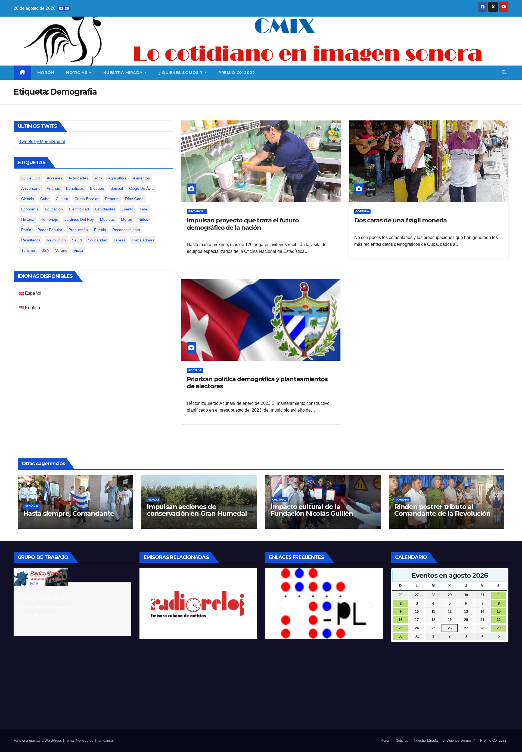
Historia (27, 219)
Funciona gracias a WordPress (38, 740)
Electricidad (79, 209)
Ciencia (27, 199)
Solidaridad (97, 240)
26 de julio (31, 178)
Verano (61, 250)
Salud (77, 240)
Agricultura (117, 178)
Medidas (107, 219)
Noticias (77, 72)
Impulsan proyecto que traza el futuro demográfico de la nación (243, 224)
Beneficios (75, 188)
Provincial (196, 211)
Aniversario (31, 188)
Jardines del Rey (79, 219)
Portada (362, 211)
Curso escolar (86, 199)
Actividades (78, 178)
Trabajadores (143, 240)
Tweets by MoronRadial (42, 141)
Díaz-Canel (134, 199)
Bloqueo (97, 188)
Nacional (32, 506)
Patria (26, 230)
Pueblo (100, 230)
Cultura (62, 199)
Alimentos (141, 178)
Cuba (44, 199)
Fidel (144, 209)
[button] (504, 72)
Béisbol (116, 188)
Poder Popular (50, 230)
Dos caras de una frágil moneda (400, 220)
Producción (78, 230)
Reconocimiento (126, 230)
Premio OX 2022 (236, 72)
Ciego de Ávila (141, 188)
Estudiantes (105, 209)
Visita (78, 250)
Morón (45, 72)
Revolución (56, 240)
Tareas (119, 240)
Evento (127, 209)
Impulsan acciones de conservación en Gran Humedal (197, 510)
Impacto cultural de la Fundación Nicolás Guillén (312, 510)
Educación (54, 209)
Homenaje (49, 219)
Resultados (31, 240)
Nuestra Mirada (123, 72)
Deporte (112, 199)
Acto (98, 178)
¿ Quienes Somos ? (181, 72)
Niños (143, 219)
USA (45, 250)
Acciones (54, 178)
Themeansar (104, 740)
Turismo (28, 250)
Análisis (53, 188)
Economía (30, 209)
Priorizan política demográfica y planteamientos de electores (257, 382)
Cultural (279, 499)
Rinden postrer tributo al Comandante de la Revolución (442, 510)
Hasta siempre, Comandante (68, 513)
